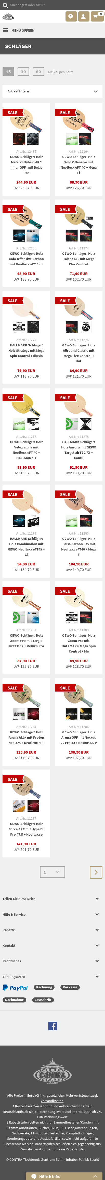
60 (38, 71)
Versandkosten (52, 1100)
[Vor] (96, 872)
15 (8, 71)
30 (23, 71)
